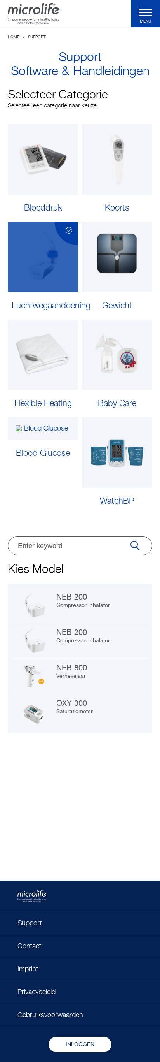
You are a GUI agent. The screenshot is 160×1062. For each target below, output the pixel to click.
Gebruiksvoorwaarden (50, 1015)
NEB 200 (83, 600)
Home (13, 37)
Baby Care (117, 403)
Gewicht (117, 306)
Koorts (117, 208)
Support (37, 37)
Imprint (27, 969)
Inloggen (80, 1044)
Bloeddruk (43, 208)
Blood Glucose (43, 453)
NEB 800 (71, 671)
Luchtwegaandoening (45, 306)
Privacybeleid (36, 992)
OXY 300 (74, 707)
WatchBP (117, 501)
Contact (29, 946)
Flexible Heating (43, 403)
